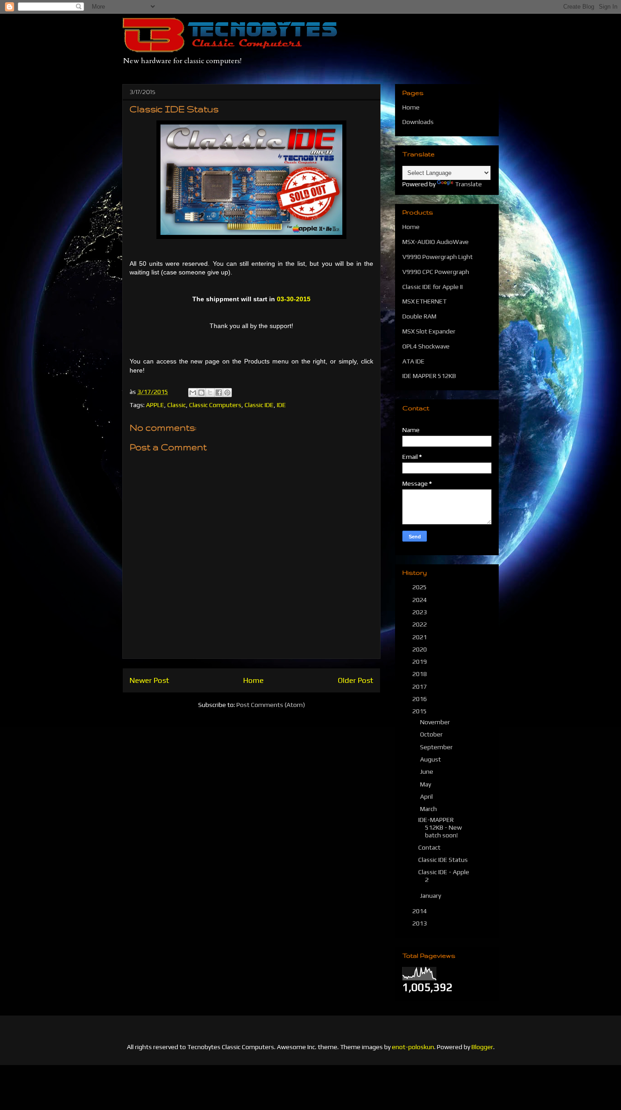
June (427, 771)
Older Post (355, 680)
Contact (429, 847)
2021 (420, 637)
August (431, 759)
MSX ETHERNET (424, 301)
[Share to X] (210, 392)
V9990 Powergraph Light (437, 256)
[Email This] (192, 392)
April (427, 796)
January (431, 895)
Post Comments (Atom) (270, 704)
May (426, 784)
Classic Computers (215, 404)
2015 (420, 711)
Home (253, 680)
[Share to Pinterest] (227, 392)
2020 (420, 649)
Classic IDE (259, 404)
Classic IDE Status (443, 859)
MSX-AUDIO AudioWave (435, 241)
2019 (420, 661)
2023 (420, 612)
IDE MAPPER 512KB (429, 375)
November (435, 722)
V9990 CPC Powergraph (435, 271)
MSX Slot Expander (429, 331)
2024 (420, 599)
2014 (420, 911)
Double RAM (419, 316)
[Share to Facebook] (218, 392)
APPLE (155, 404)
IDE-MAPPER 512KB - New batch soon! (440, 827)
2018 (420, 673)
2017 (420, 686)
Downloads (418, 121)
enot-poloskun (413, 1046)
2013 (420, 923)
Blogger (482, 1046)
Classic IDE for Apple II (432, 286)
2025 (420, 587)
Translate (468, 184)
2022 (420, 624)
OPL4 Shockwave (426, 346)
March (429, 808)
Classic (176, 404)
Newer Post (149, 680)
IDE (281, 404)
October (432, 734)
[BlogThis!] (201, 392)
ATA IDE (413, 361)
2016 (420, 698)
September (437, 747)
